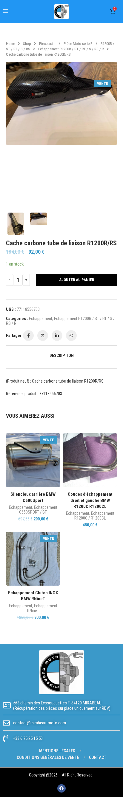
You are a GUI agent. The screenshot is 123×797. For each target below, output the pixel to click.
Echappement (40, 318)
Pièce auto (47, 43)
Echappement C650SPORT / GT (38, 509)
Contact (97, 757)
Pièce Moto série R (78, 43)
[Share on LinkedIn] (57, 335)
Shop (27, 43)
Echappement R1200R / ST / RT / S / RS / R (71, 49)
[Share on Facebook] (28, 335)
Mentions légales (57, 750)
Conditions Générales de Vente (48, 757)
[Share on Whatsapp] (71, 335)
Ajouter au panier (76, 279)
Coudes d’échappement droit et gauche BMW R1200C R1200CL (90, 500)
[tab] (61, 355)
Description (62, 355)
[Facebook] (61, 788)
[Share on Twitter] (42, 335)
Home (10, 43)
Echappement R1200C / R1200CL (94, 515)
